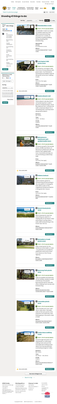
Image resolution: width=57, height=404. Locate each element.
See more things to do (35, 373)
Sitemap (43, 390)
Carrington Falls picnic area (43, 62)
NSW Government (28, 401)
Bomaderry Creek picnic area (44, 240)
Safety (12, 1)
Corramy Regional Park (41, 50)
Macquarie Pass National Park (43, 321)
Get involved (18, 392)
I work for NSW (38, 401)
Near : (7, 78)
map (53, 20)
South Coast (39, 229)
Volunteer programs (19, 385)
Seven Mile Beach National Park (44, 227)
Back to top (28, 377)
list (48, 20)
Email (53, 12)
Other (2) (8, 66)
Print (47, 12)
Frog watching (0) (9, 47)
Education (32, 1)
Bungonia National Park (41, 196)
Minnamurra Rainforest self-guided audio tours (44, 139)
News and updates (32, 386)
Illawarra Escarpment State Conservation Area (43, 290)
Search (5, 69)
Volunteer (38, 1)
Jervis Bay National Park (42, 126)
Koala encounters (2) (9, 56)
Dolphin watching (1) (9, 44)
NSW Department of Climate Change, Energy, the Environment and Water (8, 391)
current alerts (49, 28)
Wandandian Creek (45, 25)
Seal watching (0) (9, 60)
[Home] (4, 8)
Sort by (23, 20)
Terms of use (44, 384)
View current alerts (23, 91)
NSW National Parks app (7, 385)
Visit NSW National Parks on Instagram (7, 401)
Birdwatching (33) (9, 40)
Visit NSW (4, 388)
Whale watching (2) (9, 63)
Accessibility (44, 383)
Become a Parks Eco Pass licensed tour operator (21, 389)
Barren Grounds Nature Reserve (44, 362)
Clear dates (10, 99)
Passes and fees (45, 1)
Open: (4, 29)
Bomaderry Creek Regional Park (44, 259)
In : (3, 78)
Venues (52, 1)
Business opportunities (20, 391)
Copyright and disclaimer (45, 388)
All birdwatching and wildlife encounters (9, 35)
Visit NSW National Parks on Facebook (3, 401)
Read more (49, 56)
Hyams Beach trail (44, 96)
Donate (43, 393)
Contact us (31, 388)
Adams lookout (43, 175)
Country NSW (42, 86)
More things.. (10, 26)
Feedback (30, 389)
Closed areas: (6, 30)
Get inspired (18, 1)
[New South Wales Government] (47, 395)
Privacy (43, 386)
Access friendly (25, 1)
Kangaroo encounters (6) (9, 51)
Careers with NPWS (19, 386)
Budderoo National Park (42, 84)
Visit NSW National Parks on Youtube (10, 401)
